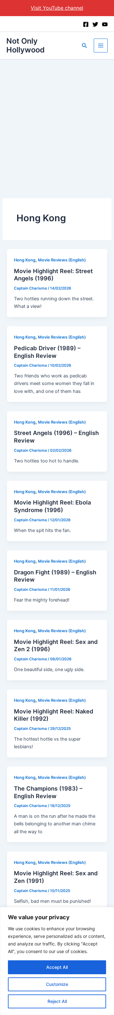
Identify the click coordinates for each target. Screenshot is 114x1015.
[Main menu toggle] (101, 45)
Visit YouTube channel (57, 8)
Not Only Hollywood (25, 45)
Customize (57, 984)
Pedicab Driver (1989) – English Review (47, 352)
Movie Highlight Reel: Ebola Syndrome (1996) (52, 506)
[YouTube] (105, 24)
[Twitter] (95, 24)
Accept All (57, 967)
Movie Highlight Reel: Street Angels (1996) (53, 274)
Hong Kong (24, 260)
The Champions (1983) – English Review (48, 792)
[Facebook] (86, 24)
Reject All (57, 1001)
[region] (57, 961)
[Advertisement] (57, 119)
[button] (84, 46)
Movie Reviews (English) (62, 260)
